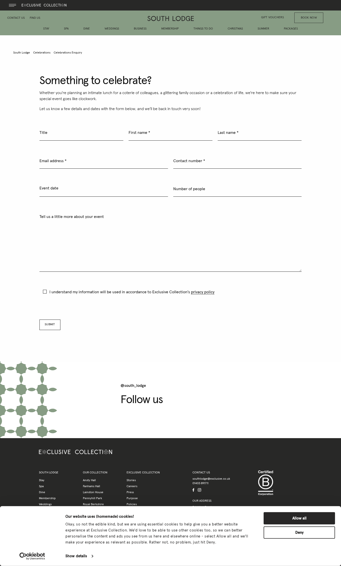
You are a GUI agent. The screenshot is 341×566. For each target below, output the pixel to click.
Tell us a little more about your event (71, 217)
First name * (139, 133)
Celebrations (41, 52)
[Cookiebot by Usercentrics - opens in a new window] (32, 556)
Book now (309, 17)
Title (43, 133)
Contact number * (189, 161)
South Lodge (21, 52)
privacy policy (202, 292)
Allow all (299, 518)
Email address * (53, 161)
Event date (48, 188)
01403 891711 (200, 483)
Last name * (228, 133)
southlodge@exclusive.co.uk (211, 478)
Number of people (189, 189)
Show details (76, 556)
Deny (299, 532)
